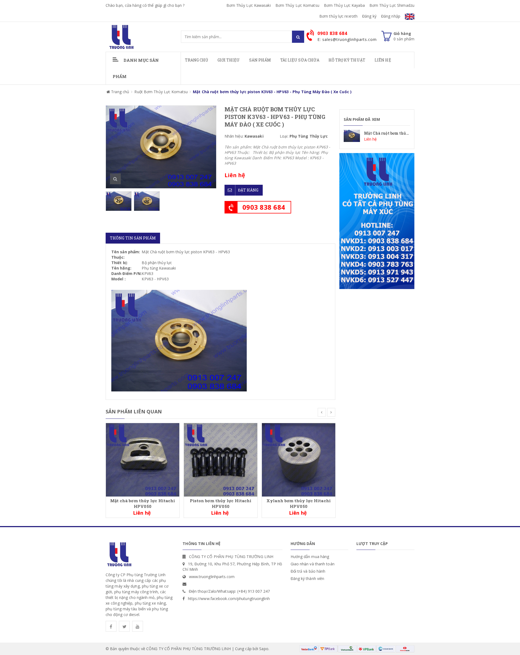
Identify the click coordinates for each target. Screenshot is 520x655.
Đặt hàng (248, 190)
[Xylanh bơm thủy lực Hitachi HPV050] (298, 459)
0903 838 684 (263, 207)
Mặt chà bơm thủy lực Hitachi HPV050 (142, 503)
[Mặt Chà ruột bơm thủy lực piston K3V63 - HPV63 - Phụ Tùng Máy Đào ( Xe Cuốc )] (377, 136)
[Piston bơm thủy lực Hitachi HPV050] (220, 459)
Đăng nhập (390, 16)
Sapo (263, 648)
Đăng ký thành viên (307, 578)
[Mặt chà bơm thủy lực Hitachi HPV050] (142, 459)
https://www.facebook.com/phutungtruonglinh (229, 598)
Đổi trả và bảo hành (308, 571)
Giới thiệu (228, 60)
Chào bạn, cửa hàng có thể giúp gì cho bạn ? (145, 5)
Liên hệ (383, 60)
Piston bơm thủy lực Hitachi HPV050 (221, 503)
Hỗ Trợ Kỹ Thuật (347, 60)
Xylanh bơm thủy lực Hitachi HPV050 (298, 503)
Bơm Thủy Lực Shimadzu (391, 5)
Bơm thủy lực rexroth (338, 16)
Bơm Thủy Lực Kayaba (344, 5)
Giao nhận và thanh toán (312, 563)
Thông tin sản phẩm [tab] (133, 238)
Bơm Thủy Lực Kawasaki (248, 5)
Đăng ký (369, 16)
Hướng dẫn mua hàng (310, 556)
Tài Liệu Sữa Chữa (300, 60)
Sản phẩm (260, 60)
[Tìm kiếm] (298, 37)
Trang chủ (196, 60)
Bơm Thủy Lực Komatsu (297, 5)
